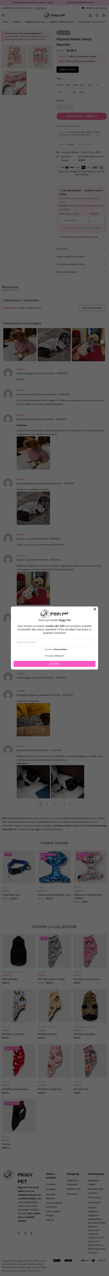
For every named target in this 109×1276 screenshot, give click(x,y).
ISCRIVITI (54, 664)
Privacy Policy (60, 649)
